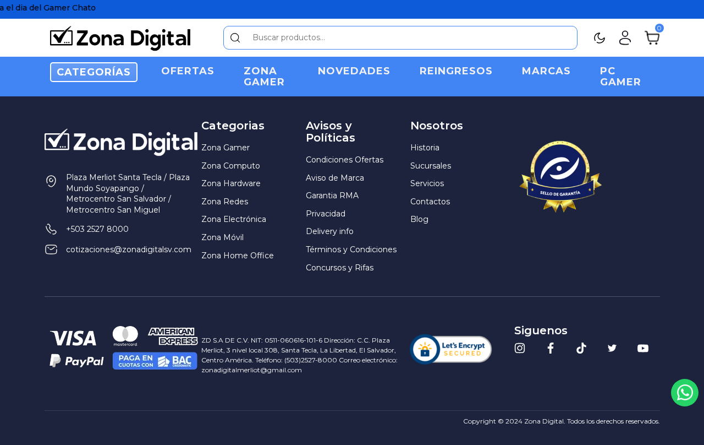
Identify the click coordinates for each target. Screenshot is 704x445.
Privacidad (325, 214)
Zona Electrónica (233, 219)
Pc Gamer (620, 76)
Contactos (430, 202)
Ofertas (188, 71)
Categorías (94, 72)
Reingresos (456, 71)
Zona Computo (230, 166)
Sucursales (430, 166)
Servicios (427, 183)
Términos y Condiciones (351, 249)
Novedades (354, 71)
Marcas (546, 71)
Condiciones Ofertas (344, 160)
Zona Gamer (264, 76)
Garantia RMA (332, 195)
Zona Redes (224, 202)
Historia (424, 148)
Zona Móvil (222, 237)
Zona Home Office (237, 256)
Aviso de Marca (335, 178)
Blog (419, 219)
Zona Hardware (231, 183)
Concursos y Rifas (339, 268)
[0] (652, 37)
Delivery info (330, 231)
